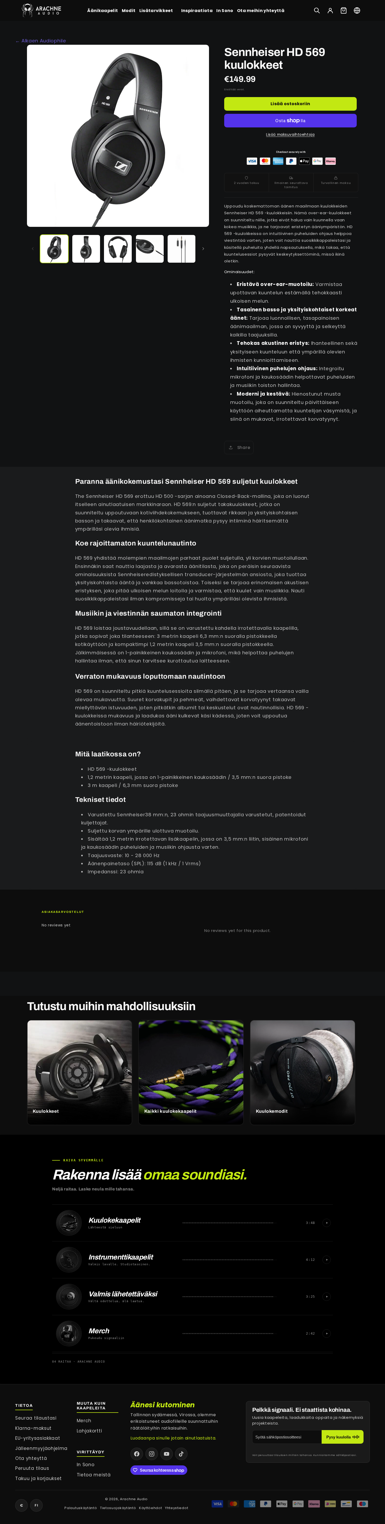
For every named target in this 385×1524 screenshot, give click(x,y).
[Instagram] (151, 1454)
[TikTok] (181, 1454)
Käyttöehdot (150, 1507)
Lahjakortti (89, 1431)
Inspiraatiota (197, 11)
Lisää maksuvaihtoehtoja (290, 134)
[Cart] (343, 10)
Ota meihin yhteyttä (260, 11)
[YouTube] (166, 1454)
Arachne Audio (134, 1499)
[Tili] (330, 10)
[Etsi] (317, 10)
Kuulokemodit (272, 1111)
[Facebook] (136, 1454)
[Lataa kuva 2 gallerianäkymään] (86, 248)
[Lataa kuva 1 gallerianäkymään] (54, 248)
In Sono (224, 11)
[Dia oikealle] (203, 249)
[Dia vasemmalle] (32, 249)
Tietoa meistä (94, 1475)
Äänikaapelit (102, 11)
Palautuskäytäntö (80, 1507)
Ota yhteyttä (31, 1458)
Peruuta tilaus (32, 1468)
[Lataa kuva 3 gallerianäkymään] (117, 248)
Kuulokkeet (46, 1111)
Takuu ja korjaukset (38, 1478)
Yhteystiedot (176, 1507)
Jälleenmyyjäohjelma (41, 1448)
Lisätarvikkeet (156, 11)
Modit (129, 11)
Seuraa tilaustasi (36, 1418)
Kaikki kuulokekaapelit (170, 1111)
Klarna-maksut (33, 1428)
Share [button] (243, 448)
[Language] (357, 10)
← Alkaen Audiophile (40, 40)
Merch (84, 1421)
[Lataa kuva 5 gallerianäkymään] (181, 248)
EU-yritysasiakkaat (37, 1438)
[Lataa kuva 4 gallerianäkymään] (149, 248)
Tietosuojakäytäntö (118, 1507)
